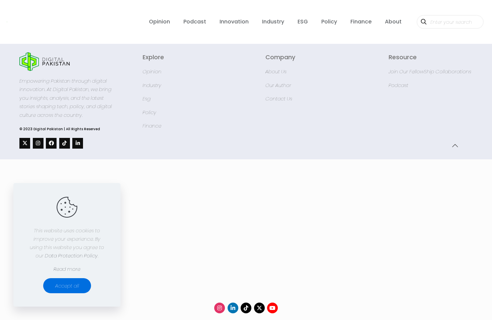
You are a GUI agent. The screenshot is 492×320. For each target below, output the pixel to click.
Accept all (67, 285)
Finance (152, 125)
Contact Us (278, 98)
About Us (275, 71)
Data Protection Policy (71, 255)
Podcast (398, 85)
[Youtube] (272, 308)
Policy (149, 112)
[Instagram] (38, 143)
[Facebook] (51, 143)
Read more (67, 268)
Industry (152, 85)
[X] (24, 143)
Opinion (152, 71)
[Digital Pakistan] (7, 22)
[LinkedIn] (77, 143)
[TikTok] (64, 143)
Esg (147, 98)
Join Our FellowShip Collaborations (430, 71)
